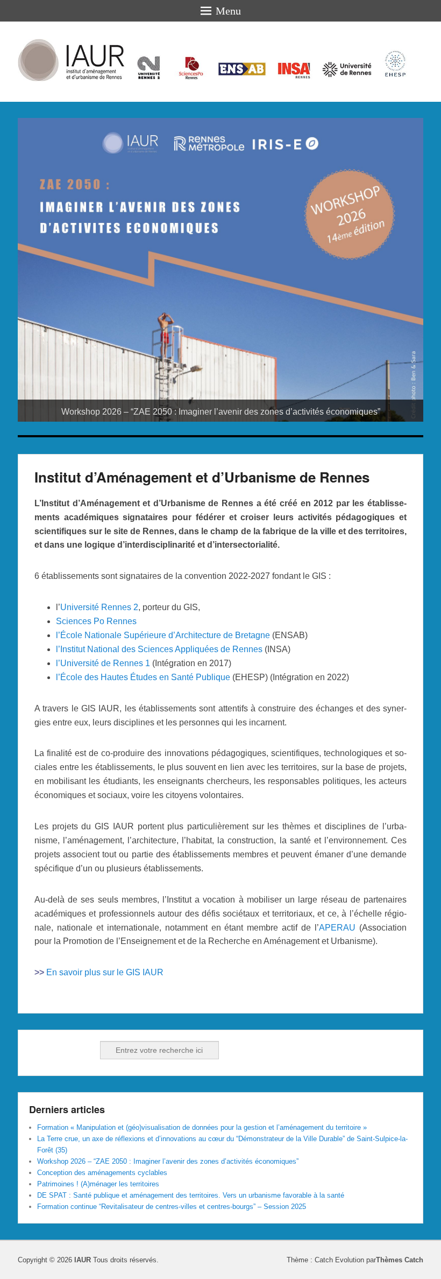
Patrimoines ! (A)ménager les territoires (98, 1184)
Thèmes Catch (399, 1260)
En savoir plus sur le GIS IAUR (104, 972)
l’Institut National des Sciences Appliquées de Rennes (159, 649)
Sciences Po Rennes (96, 621)
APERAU (337, 927)
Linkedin (62, 1050)
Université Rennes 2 (99, 607)
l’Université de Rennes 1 (103, 663)
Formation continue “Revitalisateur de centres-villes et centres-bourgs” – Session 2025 (171, 1207)
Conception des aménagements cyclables (102, 1173)
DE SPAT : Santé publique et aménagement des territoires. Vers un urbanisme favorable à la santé (190, 1195)
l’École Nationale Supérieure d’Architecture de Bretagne (163, 635)
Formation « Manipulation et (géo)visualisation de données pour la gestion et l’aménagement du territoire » (202, 1127)
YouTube (85, 1050)
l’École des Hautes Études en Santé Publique (143, 677)
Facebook (38, 1050)
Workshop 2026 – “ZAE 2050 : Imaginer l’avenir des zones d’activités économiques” (167, 1161)
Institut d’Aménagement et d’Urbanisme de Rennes (201, 477)
